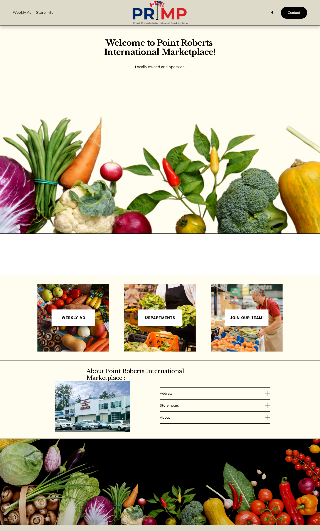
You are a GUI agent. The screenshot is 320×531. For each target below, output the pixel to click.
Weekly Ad (22, 12)
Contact (294, 13)
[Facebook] (272, 12)
